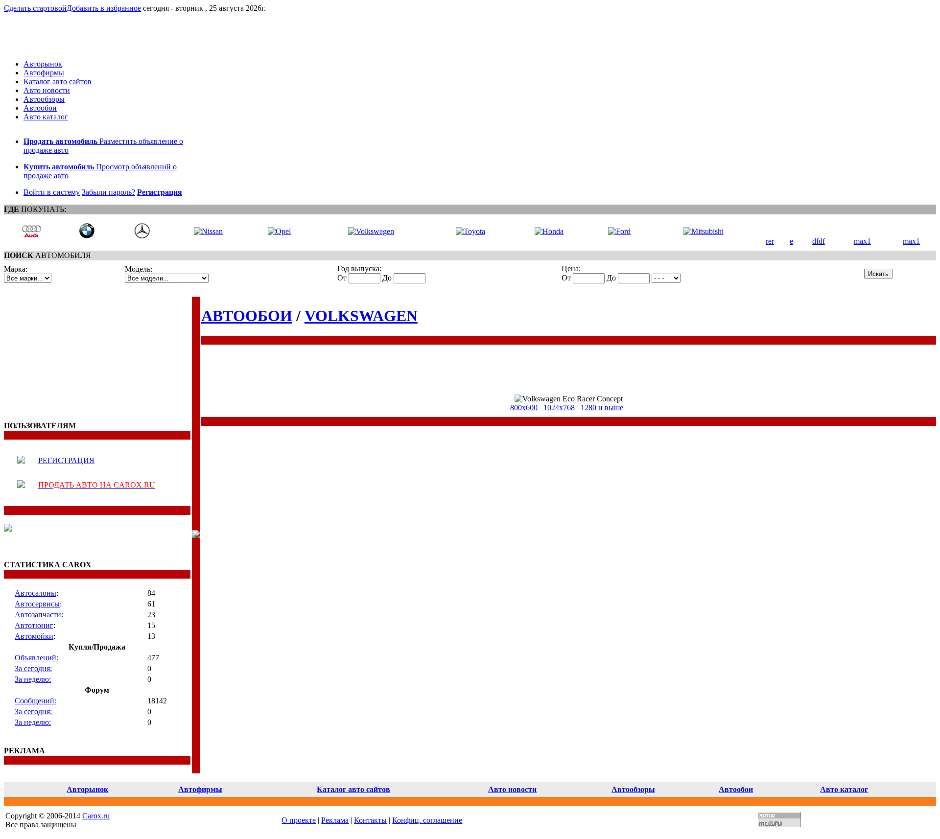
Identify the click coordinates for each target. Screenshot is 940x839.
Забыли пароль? (108, 192)
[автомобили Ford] (619, 231)
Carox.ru (96, 816)
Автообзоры (44, 99)
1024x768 (559, 407)
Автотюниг (34, 625)
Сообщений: (35, 701)
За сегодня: (33, 668)
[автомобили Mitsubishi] (703, 231)
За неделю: (33, 679)
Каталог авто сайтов (58, 81)
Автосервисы (37, 604)
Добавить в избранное (104, 8)
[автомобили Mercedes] (142, 236)
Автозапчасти (38, 614)
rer (770, 241)
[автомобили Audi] (31, 236)
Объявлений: (36, 657)
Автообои (40, 108)
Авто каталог (46, 117)
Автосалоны (35, 593)
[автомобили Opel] (279, 231)
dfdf (818, 241)
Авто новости (47, 90)
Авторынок (43, 64)
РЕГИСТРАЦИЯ (66, 460)
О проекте (299, 820)
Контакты (370, 820)
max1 (862, 241)
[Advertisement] (65, 358)
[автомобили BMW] (86, 236)
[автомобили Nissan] (208, 231)
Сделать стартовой (35, 8)
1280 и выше (602, 407)
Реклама (335, 820)
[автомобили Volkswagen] (371, 231)
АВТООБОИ (246, 316)
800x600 (524, 407)
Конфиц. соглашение (427, 820)
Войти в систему (52, 192)
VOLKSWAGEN (361, 316)
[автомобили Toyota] (470, 231)
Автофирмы (44, 73)
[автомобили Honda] (549, 231)
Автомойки (34, 636)
